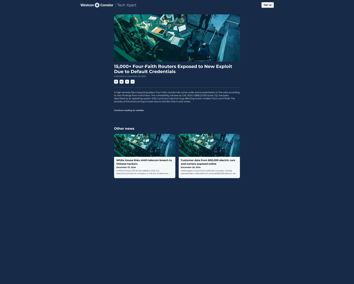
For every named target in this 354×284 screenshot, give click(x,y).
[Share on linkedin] (121, 82)
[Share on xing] (133, 82)
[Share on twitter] (127, 82)
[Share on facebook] (116, 82)
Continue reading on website (129, 110)
